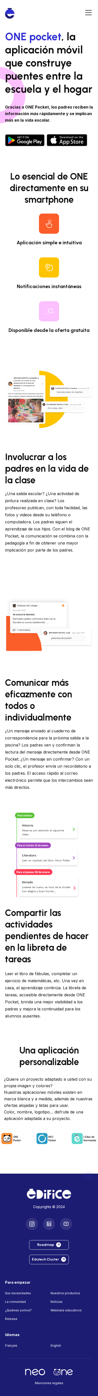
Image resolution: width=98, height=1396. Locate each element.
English (56, 1345)
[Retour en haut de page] (89, 1178)
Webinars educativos (66, 1310)
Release (11, 1319)
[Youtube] (66, 1224)
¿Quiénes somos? (18, 1310)
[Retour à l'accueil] (49, 1194)
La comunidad (15, 1302)
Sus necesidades (18, 1293)
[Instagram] (32, 1224)
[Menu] (88, 13)
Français (11, 1345)
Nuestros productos (65, 1293)
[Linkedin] (49, 1224)
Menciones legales (49, 1383)
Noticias (57, 1302)
